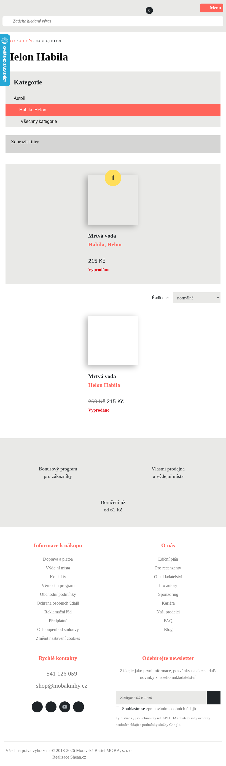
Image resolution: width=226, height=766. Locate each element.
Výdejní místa (58, 568)
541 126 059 (61, 673)
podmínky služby (155, 725)
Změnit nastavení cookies (58, 638)
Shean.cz (78, 757)
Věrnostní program (58, 585)
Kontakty (58, 576)
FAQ (168, 620)
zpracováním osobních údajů (171, 708)
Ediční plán (168, 559)
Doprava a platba (58, 559)
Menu (215, 7)
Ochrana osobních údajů (58, 603)
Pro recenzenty (168, 568)
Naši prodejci (168, 612)
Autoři (25, 41)
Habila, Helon (32, 110)
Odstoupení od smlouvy (58, 629)
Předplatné (58, 620)
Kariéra (168, 603)
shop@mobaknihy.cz (61, 685)
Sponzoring (168, 594)
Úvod (10, 41)
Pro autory (168, 585)
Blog (168, 629)
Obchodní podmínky (58, 594)
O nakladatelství (168, 576)
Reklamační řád (58, 612)
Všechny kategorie (39, 121)
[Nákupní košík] (144, 8)
